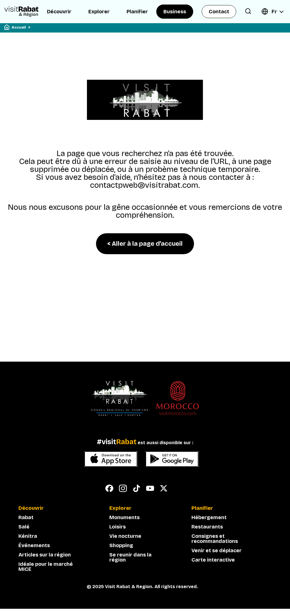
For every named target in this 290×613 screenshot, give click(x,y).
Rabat (25, 517)
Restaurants (207, 527)
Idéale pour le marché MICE (45, 566)
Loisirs (117, 527)
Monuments (124, 517)
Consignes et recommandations (214, 538)
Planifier (137, 11)
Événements (34, 545)
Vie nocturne (125, 536)
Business (174, 11)
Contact (219, 11)
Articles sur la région (44, 555)
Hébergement (209, 517)
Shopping (121, 545)
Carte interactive (213, 560)
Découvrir (59, 11)
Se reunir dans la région (130, 557)
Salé (23, 527)
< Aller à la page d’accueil (145, 243)
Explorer (99, 11)
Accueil (19, 27)
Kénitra (27, 536)
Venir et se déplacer (216, 550)
